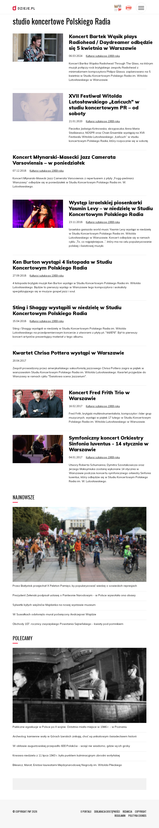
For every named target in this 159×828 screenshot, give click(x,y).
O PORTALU (86, 811)
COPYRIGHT (140, 811)
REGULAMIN (120, 815)
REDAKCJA (127, 811)
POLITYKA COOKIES (137, 815)
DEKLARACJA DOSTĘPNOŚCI (107, 811)
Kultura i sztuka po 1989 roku (103, 55)
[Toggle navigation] (141, 8)
